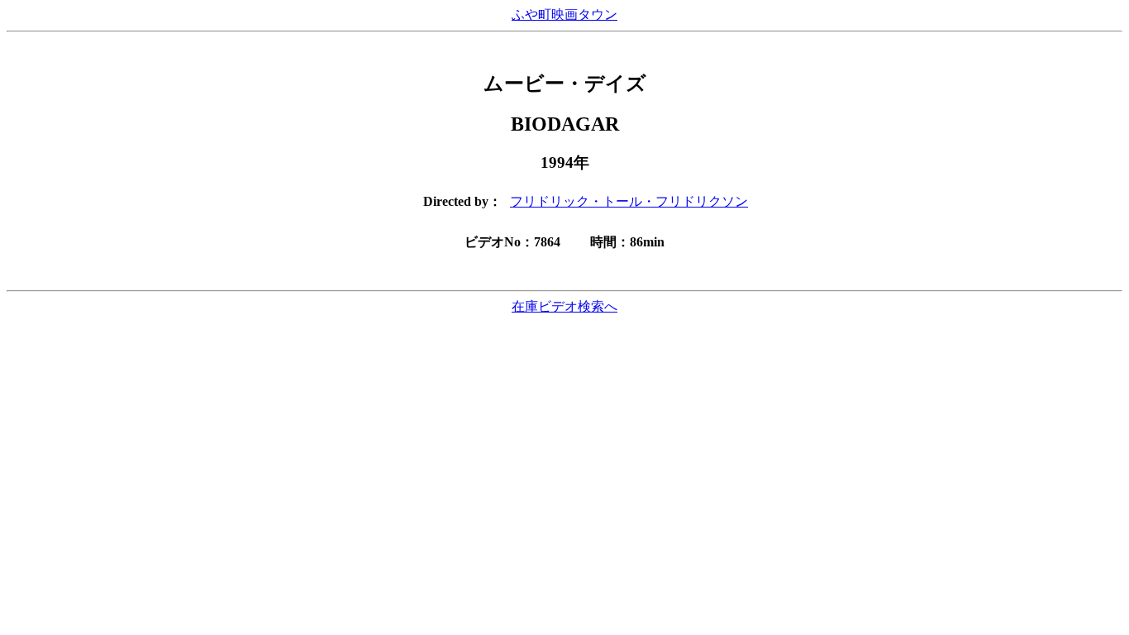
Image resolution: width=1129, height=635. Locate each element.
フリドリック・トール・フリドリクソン (629, 201)
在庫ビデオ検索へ (564, 306)
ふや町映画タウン (564, 14)
